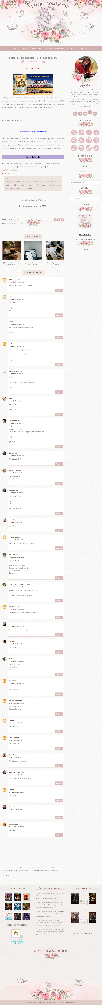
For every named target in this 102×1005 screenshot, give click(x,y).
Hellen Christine (15, 421)
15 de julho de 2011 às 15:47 (16, 324)
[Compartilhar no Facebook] (55, 219)
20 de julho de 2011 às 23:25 (16, 757)
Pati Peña (12, 641)
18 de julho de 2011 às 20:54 (16, 644)
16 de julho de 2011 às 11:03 (16, 540)
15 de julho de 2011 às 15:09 (16, 299)
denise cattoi (13, 824)
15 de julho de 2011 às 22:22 (16, 522)
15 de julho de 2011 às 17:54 (16, 455)
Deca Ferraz (13, 755)
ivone (11, 624)
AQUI (50, 163)
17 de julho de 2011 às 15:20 (16, 609)
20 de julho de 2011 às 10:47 (16, 740)
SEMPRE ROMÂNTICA (54, 1002)
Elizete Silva (40, 893)
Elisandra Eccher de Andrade (19, 584)
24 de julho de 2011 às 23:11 (16, 792)
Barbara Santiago (15, 607)
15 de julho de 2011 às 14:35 (16, 282)
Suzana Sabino (14, 453)
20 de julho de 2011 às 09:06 (16, 723)
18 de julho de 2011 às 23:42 (16, 661)
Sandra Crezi (13, 554)
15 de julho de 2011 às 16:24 (16, 346)
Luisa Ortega (13, 490)
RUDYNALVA (14, 658)
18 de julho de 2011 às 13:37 (16, 626)
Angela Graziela (15, 470)
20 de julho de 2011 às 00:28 (16, 703)
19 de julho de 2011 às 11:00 (16, 683)
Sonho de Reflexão (15, 371)
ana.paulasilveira (15, 701)
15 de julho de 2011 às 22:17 (16, 492)
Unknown (12, 344)
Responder (59, 290)
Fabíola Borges (14, 279)
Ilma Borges (13, 520)
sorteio (20, 224)
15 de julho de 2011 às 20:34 (16, 473)
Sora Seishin (13, 807)
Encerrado (11, 224)
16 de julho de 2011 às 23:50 (16, 557)
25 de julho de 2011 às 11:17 (16, 809)
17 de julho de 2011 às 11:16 (16, 587)
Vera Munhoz (14, 738)
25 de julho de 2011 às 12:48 (16, 826)
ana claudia (13, 681)
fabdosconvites (14, 537)
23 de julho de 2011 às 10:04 (16, 775)
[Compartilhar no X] (58, 219)
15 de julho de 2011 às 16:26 (16, 373)
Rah (10, 398)
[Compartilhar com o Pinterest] (62, 219)
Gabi (10, 297)
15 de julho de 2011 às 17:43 (16, 423)
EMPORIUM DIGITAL (71, 1002)
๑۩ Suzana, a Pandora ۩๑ (17, 772)
